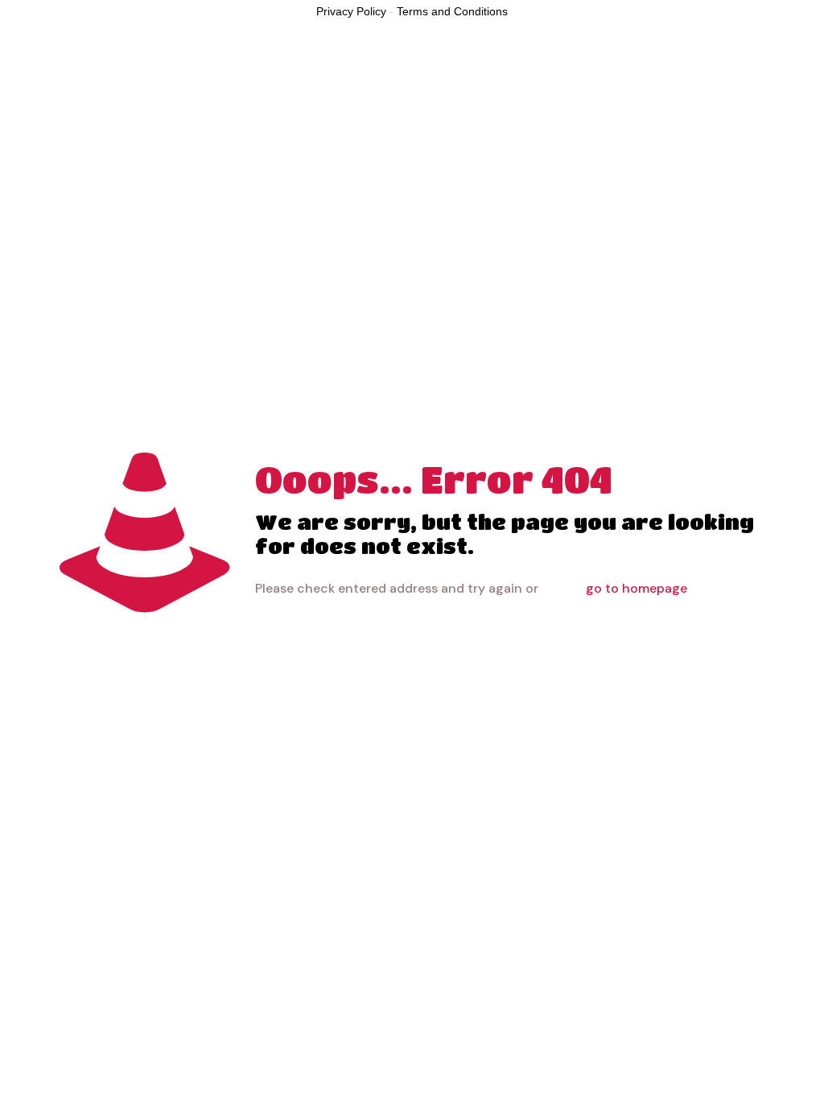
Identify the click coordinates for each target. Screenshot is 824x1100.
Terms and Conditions (452, 11)
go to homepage (636, 588)
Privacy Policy (351, 11)
